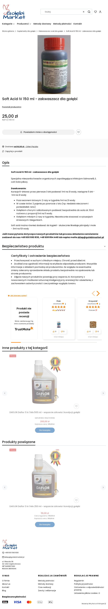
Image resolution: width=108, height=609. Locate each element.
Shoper (101, 604)
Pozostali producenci (11, 107)
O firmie (6, 580)
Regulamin (79, 580)
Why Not (92, 604)
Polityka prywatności (83, 584)
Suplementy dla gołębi (26, 31)
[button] (89, 12)
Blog (4, 590)
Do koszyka (44, 430)
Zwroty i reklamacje (47, 590)
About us (6, 584)
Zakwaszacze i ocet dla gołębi (51, 31)
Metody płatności (46, 580)
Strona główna (8, 31)
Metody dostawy (45, 584)
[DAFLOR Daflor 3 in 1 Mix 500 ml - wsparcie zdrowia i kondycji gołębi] (45, 382)
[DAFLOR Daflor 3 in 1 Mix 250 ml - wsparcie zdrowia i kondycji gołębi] (45, 476)
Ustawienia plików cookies (86, 593)
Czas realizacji (44, 587)
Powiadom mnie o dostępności (40, 132)
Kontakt (5, 587)
